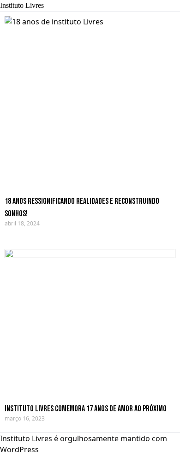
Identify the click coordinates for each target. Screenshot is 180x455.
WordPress (19, 449)
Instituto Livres (22, 5)
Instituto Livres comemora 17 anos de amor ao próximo (86, 409)
